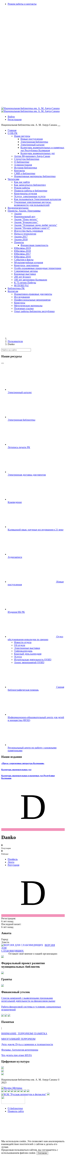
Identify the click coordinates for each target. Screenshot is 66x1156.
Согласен (42, 1153)
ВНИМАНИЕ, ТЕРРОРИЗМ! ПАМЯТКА (24, 1033)
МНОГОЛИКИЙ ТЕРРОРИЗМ (18, 1039)
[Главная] (32, 338)
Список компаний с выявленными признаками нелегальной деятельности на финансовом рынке (28, 999)
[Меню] (59, 125)
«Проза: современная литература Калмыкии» (22, 763)
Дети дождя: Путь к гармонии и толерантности (27, 1044)
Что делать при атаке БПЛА (16, 1055)
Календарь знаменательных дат (16, 769)
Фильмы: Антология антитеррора (19, 1049)
